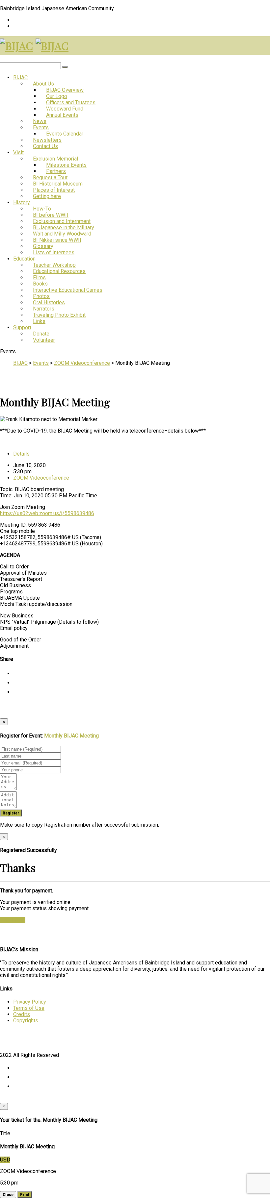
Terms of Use (28, 1008)
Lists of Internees (53, 252)
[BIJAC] (16, 45)
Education (24, 259)
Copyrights (25, 1020)
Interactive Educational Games (67, 290)
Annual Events (62, 115)
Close (8, 1194)
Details (21, 454)
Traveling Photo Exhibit (59, 315)
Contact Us (45, 146)
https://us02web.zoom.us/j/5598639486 (47, 513)
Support (22, 327)
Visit (18, 152)
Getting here (47, 196)
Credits (21, 1014)
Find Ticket (12, 920)
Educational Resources (59, 271)
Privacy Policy (29, 1002)
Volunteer (44, 340)
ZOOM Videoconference (41, 478)
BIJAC (20, 77)
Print (24, 1194)
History (21, 202)
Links (39, 321)
